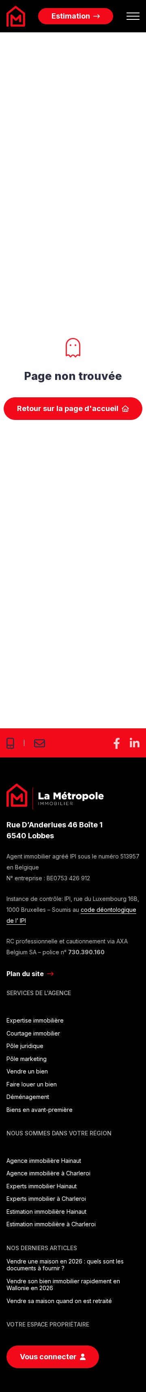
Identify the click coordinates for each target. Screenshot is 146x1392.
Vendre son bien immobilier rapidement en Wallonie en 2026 (63, 1285)
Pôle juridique (24, 1045)
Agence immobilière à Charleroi (48, 1173)
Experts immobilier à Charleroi (46, 1198)
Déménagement (27, 1096)
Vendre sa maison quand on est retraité (59, 1300)
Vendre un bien (27, 1071)
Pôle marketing (26, 1058)
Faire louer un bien (31, 1084)
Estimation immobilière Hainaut (46, 1211)
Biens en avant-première (39, 1109)
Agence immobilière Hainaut (43, 1160)
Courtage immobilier (33, 1033)
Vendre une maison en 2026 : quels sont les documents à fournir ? (65, 1265)
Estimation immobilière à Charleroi (51, 1224)
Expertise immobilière (35, 1020)
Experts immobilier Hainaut (41, 1186)
